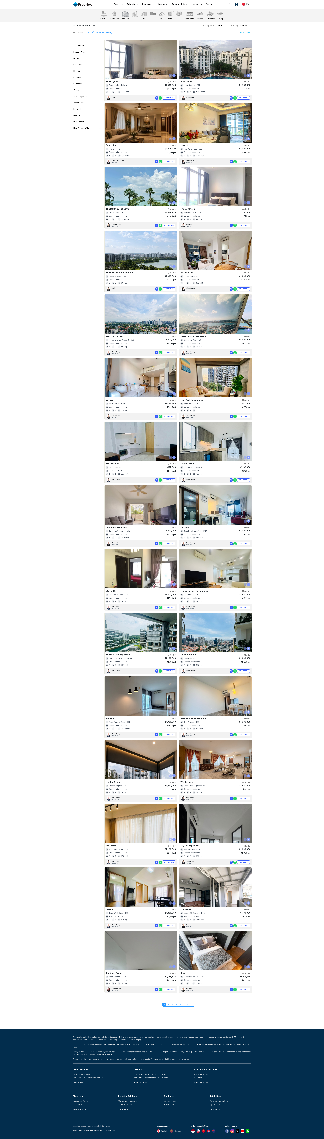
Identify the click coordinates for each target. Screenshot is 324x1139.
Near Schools (79, 122)
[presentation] (170, 75)
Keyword (77, 109)
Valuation (198, 1077)
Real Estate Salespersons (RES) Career (151, 1074)
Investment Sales (202, 1074)
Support (210, 4)
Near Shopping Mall (81, 128)
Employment (169, 1104)
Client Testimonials (81, 1074)
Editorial (131, 4)
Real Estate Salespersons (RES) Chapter (151, 1077)
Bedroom (77, 78)
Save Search (245, 33)
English (164, 1131)
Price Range (78, 65)
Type (75, 40)
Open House (78, 103)
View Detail (169, 98)
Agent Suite (214, 1104)
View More (78, 1082)
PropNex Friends (180, 4)
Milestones (78, 1104)
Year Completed (80, 97)
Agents (161, 4)
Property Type (79, 52)
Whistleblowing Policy (94, 1130)
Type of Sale (78, 46)
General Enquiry (171, 1101)
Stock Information (126, 1104)
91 (188, 1004)
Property (146, 4)
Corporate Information (128, 1101)
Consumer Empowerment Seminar (88, 1077)
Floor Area (77, 71)
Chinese (177, 1131)
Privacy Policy (78, 1130)
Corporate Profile (80, 1101)
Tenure (76, 90)
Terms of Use (110, 1130)
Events (117, 4)
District (76, 59)
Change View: (212, 25)
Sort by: (239, 25)
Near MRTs (78, 116)
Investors (197, 4)
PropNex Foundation (218, 1101)
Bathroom (77, 84)
